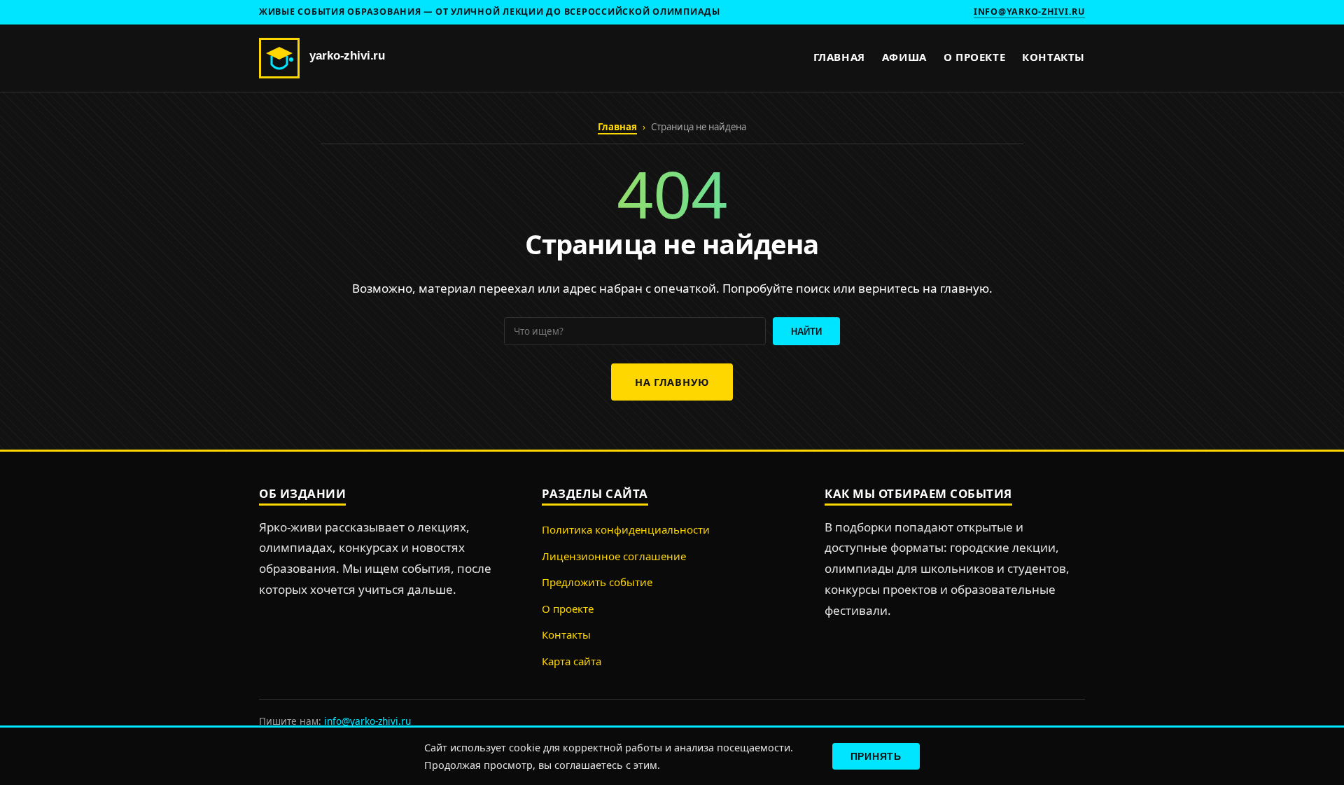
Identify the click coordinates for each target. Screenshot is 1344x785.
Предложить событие (597, 582)
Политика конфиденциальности (626, 529)
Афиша (904, 57)
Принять (876, 756)
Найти (806, 331)
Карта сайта (571, 661)
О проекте (974, 57)
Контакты (1053, 57)
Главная (839, 57)
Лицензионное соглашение (614, 556)
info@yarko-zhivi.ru (1029, 12)
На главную (672, 382)
